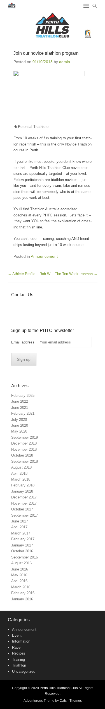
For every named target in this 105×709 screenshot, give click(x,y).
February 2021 (22, 413)
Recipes (18, 653)
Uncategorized (23, 671)
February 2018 (22, 485)
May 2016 (19, 575)
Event (17, 635)
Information (21, 641)
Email (64, 306)
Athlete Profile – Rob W (29, 274)
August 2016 (21, 563)
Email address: (24, 342)
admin (64, 61)
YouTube (40, 306)
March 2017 (20, 533)
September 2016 (24, 557)
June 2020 (19, 425)
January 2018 (22, 491)
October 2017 (22, 509)
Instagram (52, 306)
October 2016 (22, 551)
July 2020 (19, 419)
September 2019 (24, 437)
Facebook (15, 306)
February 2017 (22, 539)
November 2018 (24, 449)
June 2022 (19, 401)
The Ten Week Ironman (76, 274)
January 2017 (22, 545)
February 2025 (22, 395)
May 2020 (19, 431)
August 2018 (21, 467)
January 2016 (22, 599)
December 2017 (24, 497)
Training (18, 659)
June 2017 (19, 521)
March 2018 (20, 479)
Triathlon (19, 665)
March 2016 (20, 587)
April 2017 (19, 527)
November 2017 (24, 503)
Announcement (44, 256)
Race (16, 647)
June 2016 (19, 569)
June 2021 (19, 407)
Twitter (27, 306)
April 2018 (19, 473)
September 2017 (24, 515)
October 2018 (22, 455)
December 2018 (24, 443)
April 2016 (19, 581)
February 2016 (22, 593)
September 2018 (24, 461)
